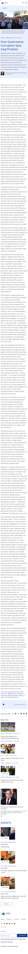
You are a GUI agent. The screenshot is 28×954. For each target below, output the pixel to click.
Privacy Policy (4, 927)
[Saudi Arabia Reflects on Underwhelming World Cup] (8, 727)
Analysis (5, 8)
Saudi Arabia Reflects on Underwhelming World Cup (10, 737)
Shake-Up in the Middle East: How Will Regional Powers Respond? (13, 897)
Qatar (7, 755)
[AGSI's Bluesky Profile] (15, 923)
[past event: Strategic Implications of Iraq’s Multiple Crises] (8, 857)
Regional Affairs (9, 37)
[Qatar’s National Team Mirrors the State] (8, 749)
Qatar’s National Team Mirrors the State (12, 759)
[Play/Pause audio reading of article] (4, 704)
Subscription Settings (7, 942)
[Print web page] (26, 714)
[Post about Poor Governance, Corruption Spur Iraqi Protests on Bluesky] (24, 714)
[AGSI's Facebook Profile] (4, 923)
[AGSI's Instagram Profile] (12, 923)
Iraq (2, 842)
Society (2, 37)
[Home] (14, 913)
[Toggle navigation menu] (26, 2)
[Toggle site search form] (23, 2)
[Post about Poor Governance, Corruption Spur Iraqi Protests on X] (18, 714)
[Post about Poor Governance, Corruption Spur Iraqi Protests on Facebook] (21, 714)
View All (6, 904)
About (3, 919)
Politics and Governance (10, 842)
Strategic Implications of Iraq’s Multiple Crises (14, 871)
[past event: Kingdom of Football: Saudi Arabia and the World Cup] (8, 770)
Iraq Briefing (5, 847)
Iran (2, 866)
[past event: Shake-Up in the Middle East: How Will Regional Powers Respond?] (8, 883)
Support (9, 919)
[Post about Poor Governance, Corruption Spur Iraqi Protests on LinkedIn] (16, 714)
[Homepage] (4, 2)
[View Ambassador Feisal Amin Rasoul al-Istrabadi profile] (2, 73)
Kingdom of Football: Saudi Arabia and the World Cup (12, 781)
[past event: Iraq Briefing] (8, 833)
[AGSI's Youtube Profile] (7, 923)
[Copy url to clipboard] (13, 714)
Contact (23, 919)
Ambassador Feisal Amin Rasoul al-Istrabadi (15, 72)
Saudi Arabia (9, 733)
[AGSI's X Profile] (2, 923)
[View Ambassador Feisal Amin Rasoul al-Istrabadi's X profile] (1, 816)
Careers (16, 919)
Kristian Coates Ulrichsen (6, 741)
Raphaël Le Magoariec (6, 763)
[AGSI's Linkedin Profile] (9, 923)
